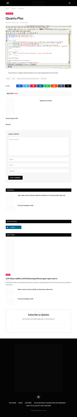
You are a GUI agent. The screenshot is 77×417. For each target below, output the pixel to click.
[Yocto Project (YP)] (21, 107)
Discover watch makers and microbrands (50, 403)
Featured (28, 403)
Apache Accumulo (46, 100)
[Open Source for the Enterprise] (38, 3)
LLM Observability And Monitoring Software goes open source (31, 278)
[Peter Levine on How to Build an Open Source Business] (11, 291)
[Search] (69, 3)
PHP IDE (43, 78)
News (8, 275)
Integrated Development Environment (28, 78)
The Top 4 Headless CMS (25, 205)
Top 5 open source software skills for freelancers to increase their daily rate (41, 195)
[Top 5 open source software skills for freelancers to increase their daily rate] (11, 197)
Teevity (8, 124)
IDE (13, 78)
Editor (8, 78)
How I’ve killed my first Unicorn (38, 405)
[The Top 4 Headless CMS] (11, 207)
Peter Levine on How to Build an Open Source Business (35, 289)
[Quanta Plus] (38, 47)
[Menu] (8, 3)
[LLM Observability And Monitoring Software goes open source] (38, 257)
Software (9, 13)
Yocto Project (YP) (12, 118)
